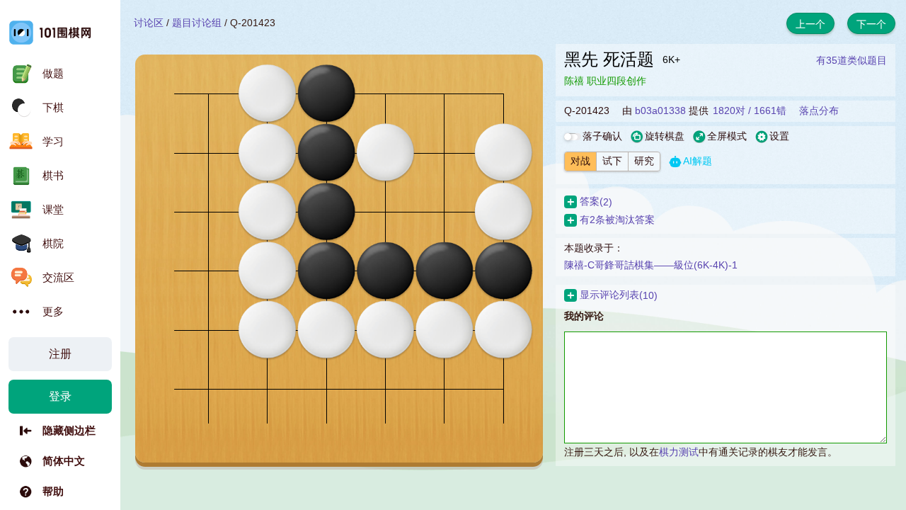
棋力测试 (679, 452)
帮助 (53, 491)
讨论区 (149, 22)
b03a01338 (660, 110)
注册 (60, 354)
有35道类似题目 (851, 60)
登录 (60, 396)
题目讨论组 (197, 22)
